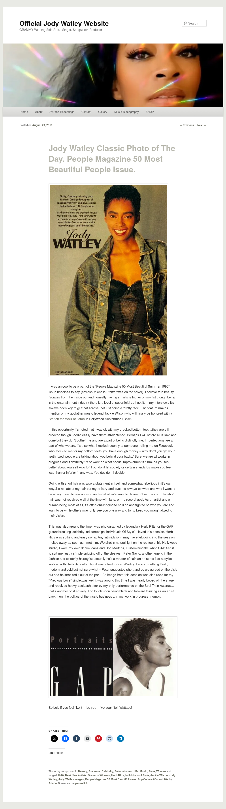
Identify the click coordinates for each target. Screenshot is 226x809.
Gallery (102, 112)
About (39, 112)
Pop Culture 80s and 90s (153, 779)
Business (94, 771)
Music (143, 771)
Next (202, 125)
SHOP (150, 112)
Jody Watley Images (71, 779)
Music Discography (126, 112)
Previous (186, 125)
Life (136, 771)
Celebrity (107, 771)
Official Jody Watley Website (64, 23)
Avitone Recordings (61, 112)
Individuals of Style (137, 775)
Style (152, 771)
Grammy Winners (99, 775)
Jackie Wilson (159, 775)
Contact (86, 112)
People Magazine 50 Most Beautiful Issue (110, 779)
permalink (81, 783)
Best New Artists (76, 775)
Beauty (82, 771)
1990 (61, 775)
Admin (53, 783)
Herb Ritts (117, 775)
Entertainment (123, 771)
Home (24, 112)
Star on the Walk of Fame (67, 418)
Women (161, 771)
